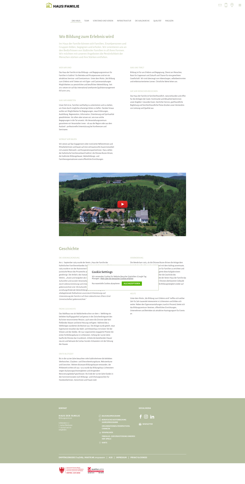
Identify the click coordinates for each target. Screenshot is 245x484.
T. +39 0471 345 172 (65, 427)
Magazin (169, 21)
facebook (141, 417)
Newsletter (148, 424)
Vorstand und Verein (103, 21)
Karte (104, 443)
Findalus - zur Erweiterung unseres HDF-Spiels (118, 437)
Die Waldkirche (142, 21)
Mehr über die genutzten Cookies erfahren (116, 279)
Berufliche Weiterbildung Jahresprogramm (114, 421)
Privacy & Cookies (138, 457)
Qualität (157, 21)
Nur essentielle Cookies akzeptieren (106, 284)
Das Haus (76, 21)
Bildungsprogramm (111, 416)
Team (86, 21)
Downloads (107, 432)
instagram (146, 417)
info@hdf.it (62, 430)
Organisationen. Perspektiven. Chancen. (116, 427)
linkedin (152, 417)
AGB (110, 457)
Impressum (121, 457)
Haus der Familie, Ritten (62, 5)
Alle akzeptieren (132, 284)
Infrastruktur (124, 21)
